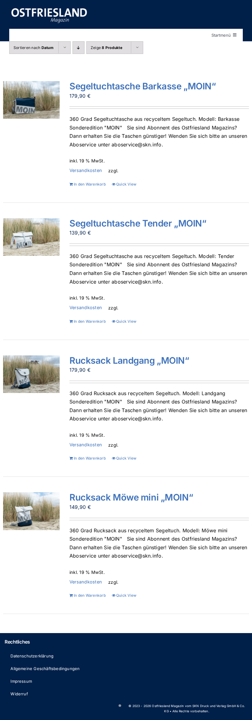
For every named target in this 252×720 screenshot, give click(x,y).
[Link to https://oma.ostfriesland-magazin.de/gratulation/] (119, 705)
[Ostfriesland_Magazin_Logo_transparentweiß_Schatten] (49, 9)
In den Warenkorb (90, 184)
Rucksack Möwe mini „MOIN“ (131, 497)
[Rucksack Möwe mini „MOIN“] (31, 511)
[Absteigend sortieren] (79, 47)
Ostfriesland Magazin (168, 706)
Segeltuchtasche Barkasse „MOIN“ (142, 86)
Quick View (126, 184)
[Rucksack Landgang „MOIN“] (31, 374)
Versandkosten (85, 170)
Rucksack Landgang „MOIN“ (129, 360)
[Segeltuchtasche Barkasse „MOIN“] (31, 100)
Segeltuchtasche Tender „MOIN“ (137, 223)
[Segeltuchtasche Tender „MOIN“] (31, 237)
